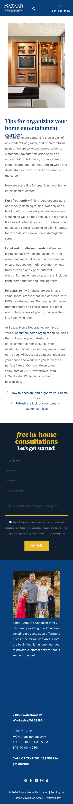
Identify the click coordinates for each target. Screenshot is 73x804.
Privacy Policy (52, 797)
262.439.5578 (44, 758)
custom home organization (37, 333)
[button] (34, 9)
